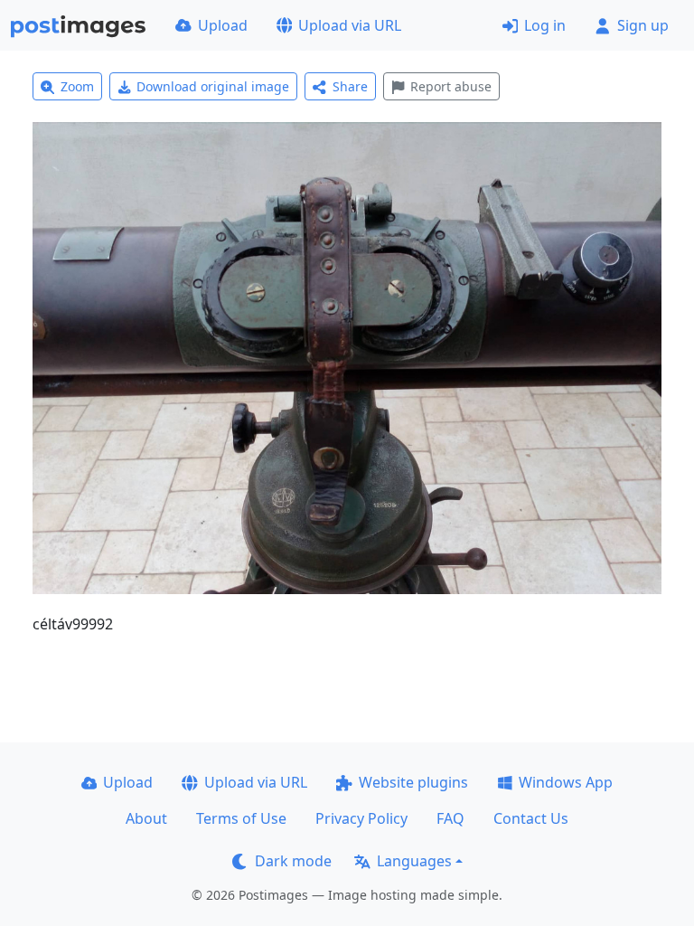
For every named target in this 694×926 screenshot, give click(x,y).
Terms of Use (241, 818)
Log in (545, 25)
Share (350, 86)
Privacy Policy (361, 818)
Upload (223, 25)
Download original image (212, 86)
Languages (414, 861)
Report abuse (451, 86)
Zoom (77, 86)
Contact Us (530, 818)
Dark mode (293, 861)
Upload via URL (349, 25)
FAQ (450, 818)
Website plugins (413, 782)
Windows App (566, 782)
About (146, 818)
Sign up (643, 25)
